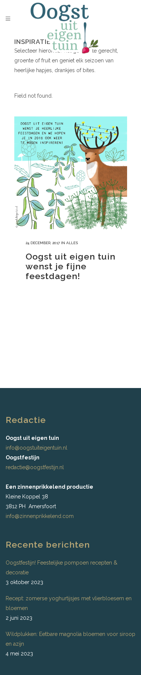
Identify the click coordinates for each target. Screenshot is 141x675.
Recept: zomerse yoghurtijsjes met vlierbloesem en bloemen (69, 603)
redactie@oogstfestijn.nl (35, 467)
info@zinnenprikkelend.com (40, 516)
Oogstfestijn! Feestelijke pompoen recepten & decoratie (61, 567)
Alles (72, 243)
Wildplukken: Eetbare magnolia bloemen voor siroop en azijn (70, 639)
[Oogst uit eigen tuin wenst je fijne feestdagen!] (70, 172)
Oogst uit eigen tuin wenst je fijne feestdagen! (70, 266)
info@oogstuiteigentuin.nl (36, 448)
